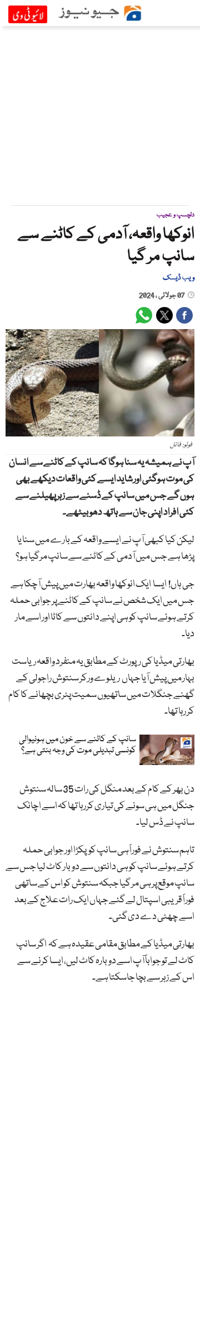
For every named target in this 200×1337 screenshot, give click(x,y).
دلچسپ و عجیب (175, 215)
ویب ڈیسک (178, 277)
